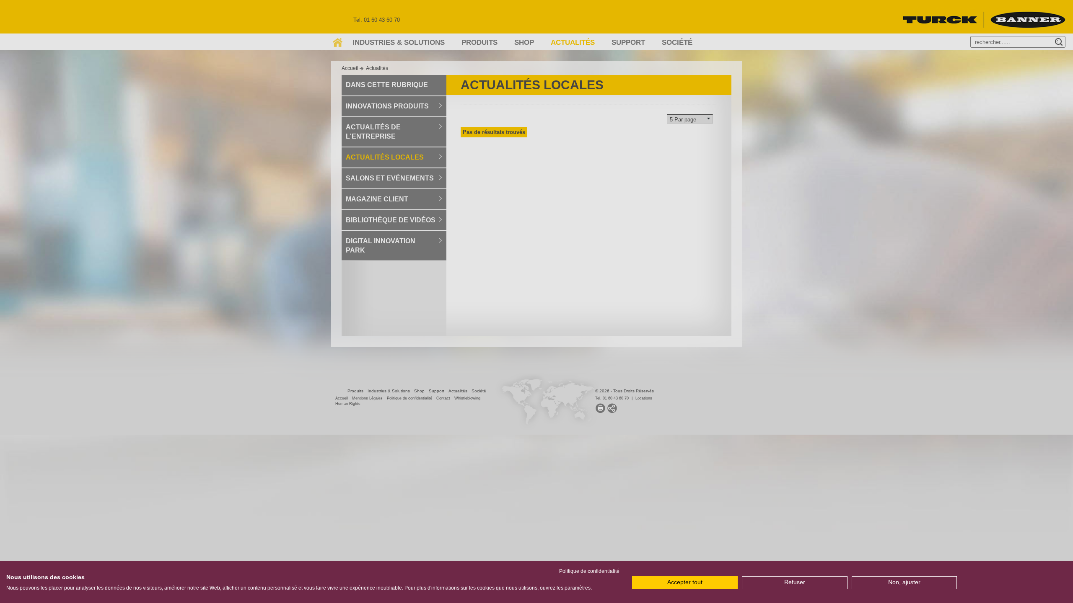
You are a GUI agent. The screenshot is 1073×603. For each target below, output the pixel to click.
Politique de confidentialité (589, 571)
